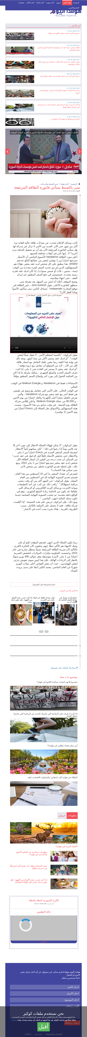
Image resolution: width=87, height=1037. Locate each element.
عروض (58, 3)
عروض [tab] (61, 815)
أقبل (43, 1027)
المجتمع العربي (74, 8)
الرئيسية (76, 3)
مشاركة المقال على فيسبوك (63, 668)
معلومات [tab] (72, 815)
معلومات (21, 3)
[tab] (43, 35)
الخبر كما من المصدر (67, 591)
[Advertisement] (44, 428)
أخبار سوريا (50, 3)
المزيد (43, 942)
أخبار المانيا (40, 3)
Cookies (14, 1020)
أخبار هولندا (64, 184)
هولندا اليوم (67, 3)
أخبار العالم (30, 3)
